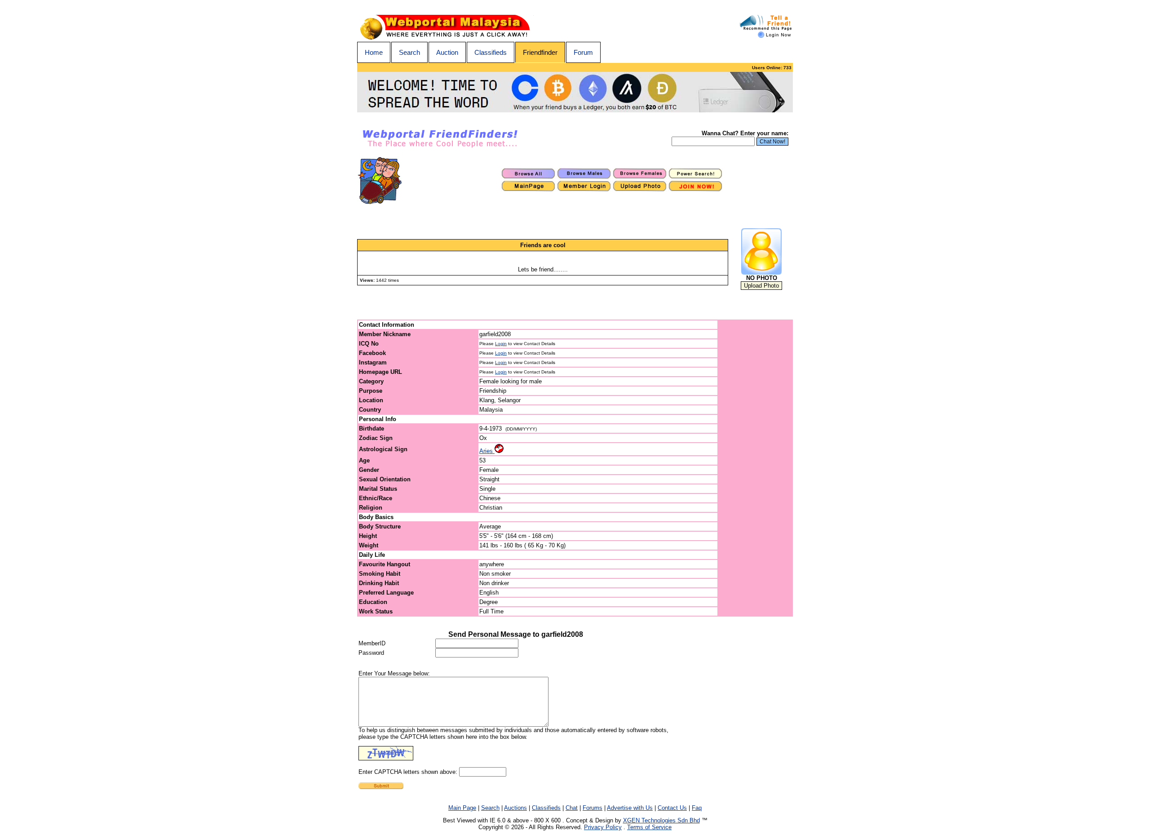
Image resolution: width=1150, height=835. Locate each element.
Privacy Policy (603, 827)
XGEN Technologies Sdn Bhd (661, 820)
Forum (583, 52)
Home (374, 52)
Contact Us (672, 807)
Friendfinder (540, 52)
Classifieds (490, 52)
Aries (487, 451)
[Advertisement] (756, 468)
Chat (572, 807)
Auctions (515, 807)
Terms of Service (649, 827)
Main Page (462, 807)
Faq (697, 807)
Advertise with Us (630, 807)
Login (501, 343)
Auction (447, 52)
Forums (592, 807)
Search (409, 52)
